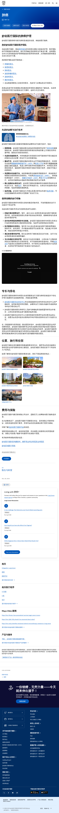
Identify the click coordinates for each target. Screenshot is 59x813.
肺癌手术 (4, 576)
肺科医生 (8, 70)
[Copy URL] (40, 268)
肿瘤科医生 (9, 64)
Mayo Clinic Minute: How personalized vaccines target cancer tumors (21, 615)
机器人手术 (39, 163)
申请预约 (6, 458)
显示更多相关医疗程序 (9, 603)
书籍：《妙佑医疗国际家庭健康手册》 (13, 639)
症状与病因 (7, 25)
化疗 (20, 186)
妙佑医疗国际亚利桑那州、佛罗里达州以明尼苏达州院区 (23, 442)
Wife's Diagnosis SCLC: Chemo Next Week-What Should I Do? (21, 541)
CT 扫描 (4, 591)
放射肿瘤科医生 (10, 73)
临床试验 (50, 191)
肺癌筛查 (50, 148)
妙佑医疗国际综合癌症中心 (15, 302)
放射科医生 (9, 77)
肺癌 (5, 15)
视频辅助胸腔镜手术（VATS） (22, 163)
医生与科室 (26, 25)
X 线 (3, 596)
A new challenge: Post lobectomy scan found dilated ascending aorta (23, 510)
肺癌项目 (22, 49)
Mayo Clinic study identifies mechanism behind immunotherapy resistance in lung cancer (26, 623)
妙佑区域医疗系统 (8, 446)
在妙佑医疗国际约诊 (16, 427)
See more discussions (12, 552)
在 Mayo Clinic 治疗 (37, 25)
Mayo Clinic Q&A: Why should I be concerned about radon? (18, 619)
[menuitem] (6, 25)
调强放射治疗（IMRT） (41, 176)
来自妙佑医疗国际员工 (9, 452)
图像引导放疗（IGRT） (30, 178)
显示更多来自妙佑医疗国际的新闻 (12, 627)
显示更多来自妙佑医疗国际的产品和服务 (14, 643)
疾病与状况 (7, 9)
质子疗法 (44, 178)
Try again (30, 272)
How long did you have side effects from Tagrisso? (18, 525)
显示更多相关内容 (7, 580)
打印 (7, 485)
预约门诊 (6, 19)
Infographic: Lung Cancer (9, 568)
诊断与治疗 (16, 25)
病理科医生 (9, 67)
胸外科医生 (9, 80)
